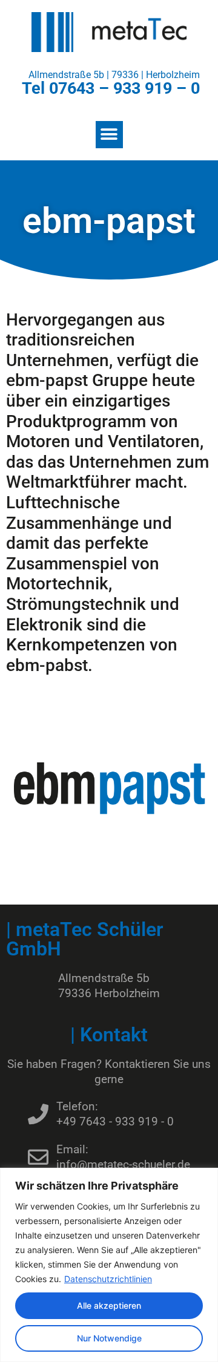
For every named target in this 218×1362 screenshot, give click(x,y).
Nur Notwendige (109, 1338)
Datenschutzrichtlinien (108, 1279)
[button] (109, 134)
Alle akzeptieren (109, 1305)
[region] (109, 1265)
